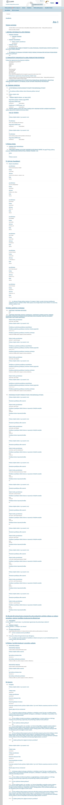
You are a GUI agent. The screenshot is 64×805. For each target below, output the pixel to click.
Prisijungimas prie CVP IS (37, 4)
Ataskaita (8, 14)
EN (40, 1)
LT (42, 1)
